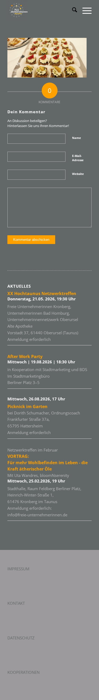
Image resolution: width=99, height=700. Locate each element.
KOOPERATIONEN (23, 672)
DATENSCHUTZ (21, 637)
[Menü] (84, 10)
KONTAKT (16, 603)
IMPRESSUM (18, 568)
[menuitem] (72, 10)
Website (78, 174)
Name (76, 138)
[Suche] (72, 10)
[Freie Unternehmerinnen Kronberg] (41, 10)
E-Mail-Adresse (78, 158)
